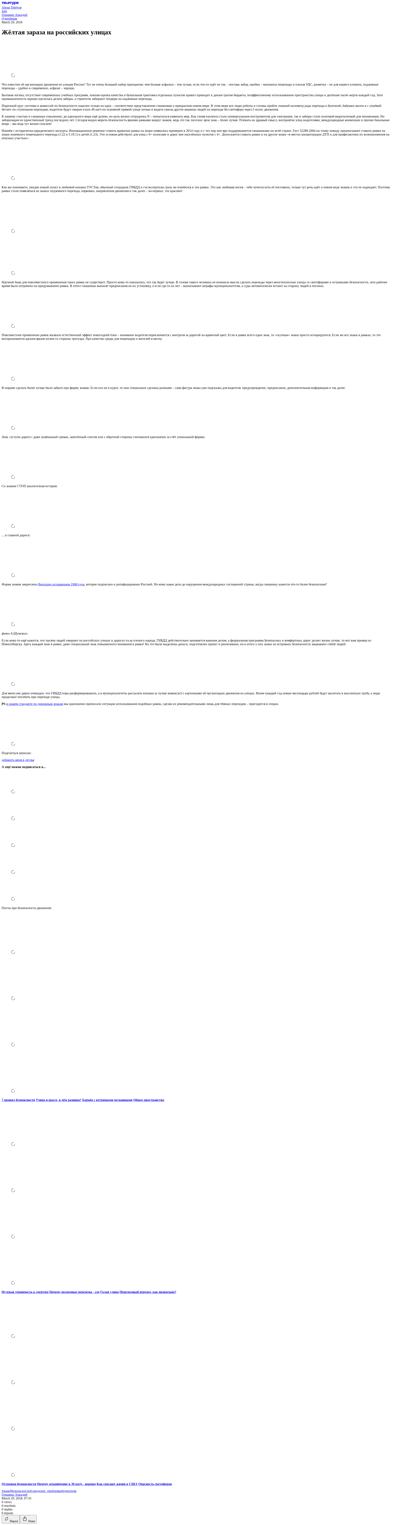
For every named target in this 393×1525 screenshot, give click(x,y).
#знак (5, 1491)
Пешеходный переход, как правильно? (148, 1292)
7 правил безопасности (18, 1100)
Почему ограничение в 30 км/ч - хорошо (66, 1484)
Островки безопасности (19, 1484)
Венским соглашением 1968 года (61, 584)
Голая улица (109, 1292)
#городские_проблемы (45, 1491)
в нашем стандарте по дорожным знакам (34, 704)
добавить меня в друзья (18, 760)
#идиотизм (68, 1491)
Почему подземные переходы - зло (74, 1292)
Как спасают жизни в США (117, 1484)
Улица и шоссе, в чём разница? (58, 1100)
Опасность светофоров (155, 1484)
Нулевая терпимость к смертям (25, 1292)
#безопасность (19, 1491)
